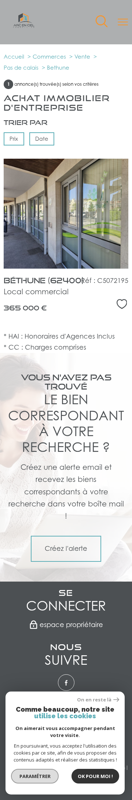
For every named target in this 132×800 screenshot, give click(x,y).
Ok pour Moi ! (95, 776)
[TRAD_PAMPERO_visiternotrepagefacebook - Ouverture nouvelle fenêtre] (66, 682)
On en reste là (94, 700)
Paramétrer (35, 776)
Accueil (14, 56)
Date (42, 139)
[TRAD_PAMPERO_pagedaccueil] (23, 25)
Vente (82, 56)
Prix (14, 139)
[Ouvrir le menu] (123, 22)
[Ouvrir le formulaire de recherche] (101, 22)
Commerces (49, 56)
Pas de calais (21, 67)
